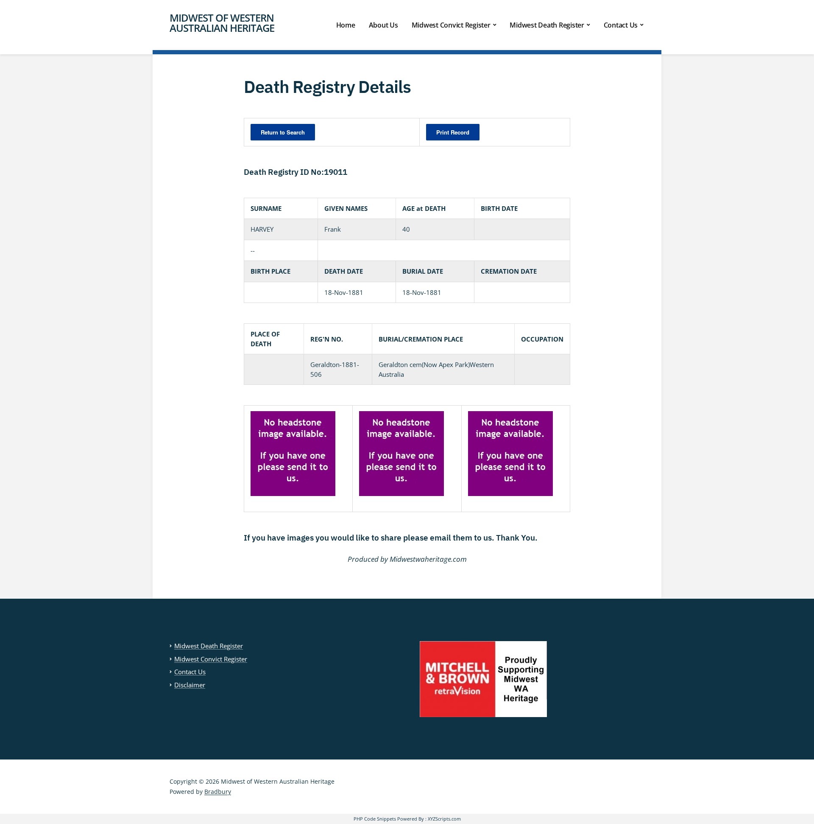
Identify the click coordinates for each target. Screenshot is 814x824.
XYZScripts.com (444, 819)
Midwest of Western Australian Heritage (222, 23)
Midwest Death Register (547, 25)
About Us (383, 25)
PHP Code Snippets (375, 819)
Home (345, 25)
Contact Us (621, 25)
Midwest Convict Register (451, 25)
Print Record (452, 132)
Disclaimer (189, 685)
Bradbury (217, 792)
